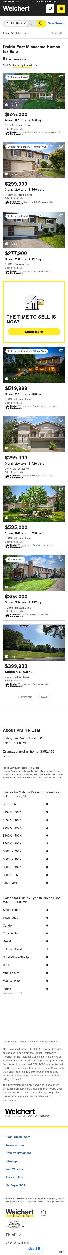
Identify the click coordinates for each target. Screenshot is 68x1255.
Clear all (56, 33)
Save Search (56, 23)
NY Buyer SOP (15, 1185)
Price (6, 33)
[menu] (61, 8)
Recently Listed (22, 65)
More (19, 33)
